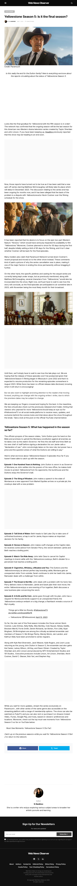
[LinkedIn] (42, 859)
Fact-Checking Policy (36, 867)
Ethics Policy (49, 864)
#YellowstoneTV (41, 610)
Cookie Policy (22, 867)
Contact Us (27, 864)
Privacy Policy (61, 864)
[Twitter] (38, 859)
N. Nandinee (38, 804)
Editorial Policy (38, 864)
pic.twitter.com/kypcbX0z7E (20, 613)
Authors (18, 864)
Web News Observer (38, 3)
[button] (5, 3)
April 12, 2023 (41, 617)
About (11, 864)
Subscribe (63, 834)
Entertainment (9, 11)
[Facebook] (34, 859)
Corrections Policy (52, 867)
